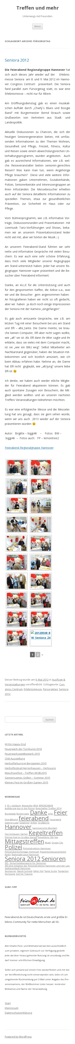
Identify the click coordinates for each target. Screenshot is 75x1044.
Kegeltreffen (46, 833)
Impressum (11, 1008)
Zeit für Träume (24, 874)
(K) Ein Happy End (15, 744)
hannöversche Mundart (44, 828)
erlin (50, 813)
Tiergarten (63, 871)
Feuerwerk (55, 819)
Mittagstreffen (24, 841)
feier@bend (11, 819)
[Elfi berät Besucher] (41, 562)
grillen (34, 822)
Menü (37, 26)
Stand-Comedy (24, 871)
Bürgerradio (22, 813)
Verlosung (10, 874)
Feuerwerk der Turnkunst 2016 (23, 749)
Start (8, 1003)
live (56, 837)
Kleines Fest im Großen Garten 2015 (26, 782)
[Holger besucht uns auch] (41, 600)
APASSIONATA (46, 805)
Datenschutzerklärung (18, 1012)
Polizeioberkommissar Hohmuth (22, 851)
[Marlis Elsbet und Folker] (17, 581)
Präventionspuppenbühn (53, 851)
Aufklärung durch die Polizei (20, 808)
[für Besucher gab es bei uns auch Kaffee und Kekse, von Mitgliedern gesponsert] (41, 524)
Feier (60, 812)
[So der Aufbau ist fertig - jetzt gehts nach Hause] (41, 467)
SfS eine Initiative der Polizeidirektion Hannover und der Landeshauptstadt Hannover (37, 867)
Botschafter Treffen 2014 (48, 808)
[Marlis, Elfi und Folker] (41, 581)
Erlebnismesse (33, 689)
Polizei (13, 847)
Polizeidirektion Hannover (37, 848)
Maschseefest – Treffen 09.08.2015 (26, 773)
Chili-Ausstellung (15, 758)
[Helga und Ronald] (41, 638)
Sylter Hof (38, 871)
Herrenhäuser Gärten (16, 834)
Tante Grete (50, 871)
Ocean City (57, 842)
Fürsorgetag (50, 689)
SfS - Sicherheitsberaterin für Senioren (25, 863)
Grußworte (43, 822)
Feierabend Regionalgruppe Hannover (29, 448)
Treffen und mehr (37, 8)
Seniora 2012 (17, 60)
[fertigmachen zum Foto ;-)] (41, 486)
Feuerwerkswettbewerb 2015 (22, 754)
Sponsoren (10, 871)
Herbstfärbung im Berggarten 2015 (26, 763)
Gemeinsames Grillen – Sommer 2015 (27, 777)
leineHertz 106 (46, 837)
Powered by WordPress (18, 1036)
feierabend (34, 818)
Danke (38, 812)
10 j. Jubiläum (14, 805)
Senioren (53, 859)
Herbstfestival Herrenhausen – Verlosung (30, 768)
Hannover (18, 827)
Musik (48, 842)
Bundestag (10, 813)
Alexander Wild (30, 805)
